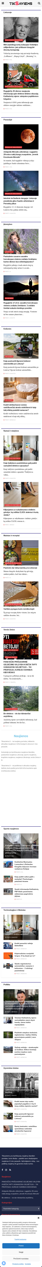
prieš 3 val (8, 726)
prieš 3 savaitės (21, 1109)
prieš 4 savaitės (10, 373)
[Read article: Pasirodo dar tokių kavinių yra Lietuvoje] (21, 552)
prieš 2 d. (8, 577)
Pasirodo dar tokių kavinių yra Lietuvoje (20, 568)
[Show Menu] (3, 3)
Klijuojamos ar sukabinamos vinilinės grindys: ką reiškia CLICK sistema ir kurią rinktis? (21, 512)
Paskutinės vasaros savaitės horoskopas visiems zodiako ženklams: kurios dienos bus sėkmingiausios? (20, 259)
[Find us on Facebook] (2, 1170)
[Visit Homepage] (21, 3)
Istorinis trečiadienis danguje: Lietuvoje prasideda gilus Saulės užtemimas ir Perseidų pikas (20, 201)
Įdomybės (9, 252)
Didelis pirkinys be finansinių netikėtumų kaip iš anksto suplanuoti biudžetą (19, 1089)
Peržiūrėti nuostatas (21, 1259)
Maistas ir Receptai (13, 563)
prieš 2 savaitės (10, 213)
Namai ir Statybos (12, 458)
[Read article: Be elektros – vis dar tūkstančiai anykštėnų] (21, 698)
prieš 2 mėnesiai (21, 948)
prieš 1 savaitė (10, 318)
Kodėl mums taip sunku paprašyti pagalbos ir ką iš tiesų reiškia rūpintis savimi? (26, 1103)
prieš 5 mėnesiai (10, 420)
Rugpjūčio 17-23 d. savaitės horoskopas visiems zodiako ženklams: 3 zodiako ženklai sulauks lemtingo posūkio (21, 305)
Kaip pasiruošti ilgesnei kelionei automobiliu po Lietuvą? (24, 1116)
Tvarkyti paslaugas (20, 1239)
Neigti (21, 1252)
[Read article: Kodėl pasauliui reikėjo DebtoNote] (8, 945)
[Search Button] (39, 3)
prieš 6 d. (19, 884)
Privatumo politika (18, 1264)
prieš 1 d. (8, 271)
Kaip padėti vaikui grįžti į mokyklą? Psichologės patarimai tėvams (24, 879)
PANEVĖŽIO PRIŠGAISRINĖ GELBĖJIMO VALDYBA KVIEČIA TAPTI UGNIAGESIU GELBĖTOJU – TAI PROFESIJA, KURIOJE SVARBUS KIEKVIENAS (20, 667)
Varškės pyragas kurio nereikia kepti (19, 609)
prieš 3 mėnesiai (21, 1042)
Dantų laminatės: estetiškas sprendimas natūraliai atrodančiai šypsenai (26, 1128)
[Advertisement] (21, 794)
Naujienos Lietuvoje (13, 40)
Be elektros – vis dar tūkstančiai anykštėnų (17, 1198)
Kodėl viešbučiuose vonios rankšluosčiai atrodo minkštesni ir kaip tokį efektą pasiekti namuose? (20, 407)
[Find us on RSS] (10, 1170)
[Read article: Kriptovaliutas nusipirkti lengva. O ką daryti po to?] (8, 955)
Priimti (21, 1246)
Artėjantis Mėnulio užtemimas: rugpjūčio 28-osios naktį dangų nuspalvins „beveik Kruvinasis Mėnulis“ (21, 154)
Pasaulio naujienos (13, 147)
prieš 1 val (8, 167)
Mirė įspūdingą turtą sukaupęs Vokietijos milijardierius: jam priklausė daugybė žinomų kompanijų (21, 47)
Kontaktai (28, 1264)
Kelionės (9, 356)
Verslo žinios (11, 657)
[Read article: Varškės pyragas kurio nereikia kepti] (21, 594)
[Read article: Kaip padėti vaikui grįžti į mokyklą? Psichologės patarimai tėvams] (8, 879)
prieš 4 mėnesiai (21, 1057)
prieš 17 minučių (10, 682)
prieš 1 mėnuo (9, 524)
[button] (38, 1218)
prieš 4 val (8, 59)
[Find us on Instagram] (6, 1170)
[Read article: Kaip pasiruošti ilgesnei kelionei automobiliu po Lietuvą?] (21, 346)
